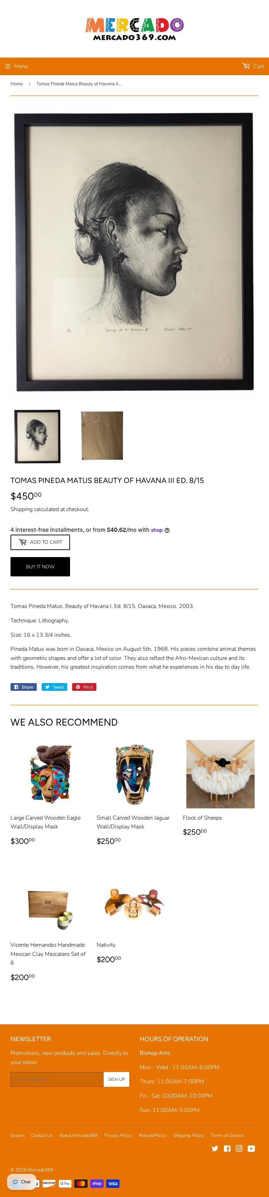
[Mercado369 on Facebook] (227, 1149)
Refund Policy (153, 1135)
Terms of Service (227, 1135)
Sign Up (116, 1079)
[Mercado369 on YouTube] (251, 1149)
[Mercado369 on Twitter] (215, 1149)
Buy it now (40, 566)
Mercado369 (40, 1170)
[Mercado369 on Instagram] (239, 1149)
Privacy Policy (118, 1135)
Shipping (22, 509)
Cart (258, 66)
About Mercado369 (78, 1135)
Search (17, 1135)
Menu (21, 66)
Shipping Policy (188, 1135)
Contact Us (42, 1135)
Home (17, 84)
